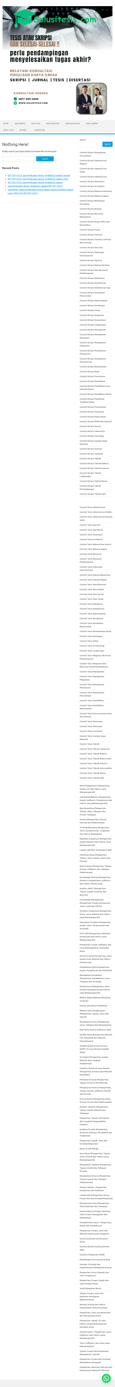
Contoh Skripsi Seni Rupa (92, 436)
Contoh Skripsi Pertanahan (93, 407)
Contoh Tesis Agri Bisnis (91, 530)
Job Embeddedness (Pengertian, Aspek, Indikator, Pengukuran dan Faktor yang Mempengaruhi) (96, 800)
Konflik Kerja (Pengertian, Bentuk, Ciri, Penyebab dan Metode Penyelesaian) (96, 1038)
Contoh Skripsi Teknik (90, 458)
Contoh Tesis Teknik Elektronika (95, 759)
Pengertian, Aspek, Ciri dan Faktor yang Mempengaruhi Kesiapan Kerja (93, 1323)
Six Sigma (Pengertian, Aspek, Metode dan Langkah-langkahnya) (94, 1060)
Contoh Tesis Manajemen (92, 672)
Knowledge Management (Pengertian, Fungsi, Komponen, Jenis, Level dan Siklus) (95, 903)
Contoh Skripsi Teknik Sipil (93, 494)
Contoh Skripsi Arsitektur (92, 186)
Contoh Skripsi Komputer (92, 315)
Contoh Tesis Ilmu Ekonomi (93, 584)
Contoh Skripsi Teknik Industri (94, 468)
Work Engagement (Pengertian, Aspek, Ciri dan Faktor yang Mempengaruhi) (95, 789)
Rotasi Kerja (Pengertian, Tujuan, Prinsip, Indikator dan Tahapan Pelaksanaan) (96, 869)
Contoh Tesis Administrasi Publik (96, 512)
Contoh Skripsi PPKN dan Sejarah (96, 421)
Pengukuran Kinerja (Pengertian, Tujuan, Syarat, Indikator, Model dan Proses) (95, 1090)
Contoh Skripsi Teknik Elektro (94, 463)
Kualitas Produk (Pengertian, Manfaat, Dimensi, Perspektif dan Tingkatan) (96, 1132)
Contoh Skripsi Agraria (91, 260)
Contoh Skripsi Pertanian (92, 412)
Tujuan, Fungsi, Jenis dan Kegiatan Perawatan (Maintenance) (92, 1296)
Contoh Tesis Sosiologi (91, 731)
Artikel (23, 130)
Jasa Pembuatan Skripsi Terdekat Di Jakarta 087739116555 (35, 186)
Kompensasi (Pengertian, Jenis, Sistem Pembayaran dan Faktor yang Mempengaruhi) (95, 989)
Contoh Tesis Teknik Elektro (93, 754)
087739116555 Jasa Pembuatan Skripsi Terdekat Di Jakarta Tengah (39, 175)
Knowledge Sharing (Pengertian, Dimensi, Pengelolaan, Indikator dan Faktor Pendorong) (95, 880)
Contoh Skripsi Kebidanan (92, 278)
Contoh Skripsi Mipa (89, 371)
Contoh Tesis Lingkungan (92, 651)
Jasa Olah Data (72, 123)
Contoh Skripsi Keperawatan (93, 300)
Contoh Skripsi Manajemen (93, 330)
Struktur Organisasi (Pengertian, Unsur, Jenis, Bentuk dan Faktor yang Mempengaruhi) (96, 914)
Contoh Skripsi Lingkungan (93, 325)
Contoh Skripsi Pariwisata (92, 376)
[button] (106, 1378)
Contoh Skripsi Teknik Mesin (93, 481)
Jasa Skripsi (19, 123)
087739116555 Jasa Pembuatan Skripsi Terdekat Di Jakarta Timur (38, 179)
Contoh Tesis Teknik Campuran (95, 749)
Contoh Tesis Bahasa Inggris (94, 549)
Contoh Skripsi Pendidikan (92, 381)
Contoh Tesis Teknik (89, 744)
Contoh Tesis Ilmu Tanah (91, 599)
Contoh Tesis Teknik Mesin (93, 773)
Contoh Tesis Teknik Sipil (92, 778)
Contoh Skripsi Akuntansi (92, 181)
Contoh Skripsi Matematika (93, 367)
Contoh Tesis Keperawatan (93, 614)
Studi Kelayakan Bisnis (91, 1288)
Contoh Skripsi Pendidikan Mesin (96, 394)
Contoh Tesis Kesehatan (91, 618)
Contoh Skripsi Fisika (90, 230)
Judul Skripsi (92, 123)
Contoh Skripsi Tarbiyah (91, 454)
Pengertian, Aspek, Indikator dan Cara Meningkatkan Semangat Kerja (95, 948)
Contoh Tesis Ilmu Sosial (91, 594)
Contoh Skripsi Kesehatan (92, 305)
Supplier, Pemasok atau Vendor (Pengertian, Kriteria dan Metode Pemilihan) (96, 1071)
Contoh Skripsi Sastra (90, 426)
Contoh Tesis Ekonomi (91, 554)
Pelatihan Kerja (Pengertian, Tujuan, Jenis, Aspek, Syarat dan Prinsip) (95, 858)
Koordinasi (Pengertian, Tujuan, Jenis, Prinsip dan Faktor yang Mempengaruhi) (95, 1156)
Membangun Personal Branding (95, 1259)
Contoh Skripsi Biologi (91, 209)
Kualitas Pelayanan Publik (92, 1255)
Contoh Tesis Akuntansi (91, 535)
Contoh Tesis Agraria (90, 525)
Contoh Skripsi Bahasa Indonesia (96, 191)
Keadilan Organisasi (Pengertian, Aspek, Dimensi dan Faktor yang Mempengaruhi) (96, 842)
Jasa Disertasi (52, 123)
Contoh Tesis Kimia (89, 641)
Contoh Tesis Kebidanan (91, 604)
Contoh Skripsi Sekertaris (92, 431)
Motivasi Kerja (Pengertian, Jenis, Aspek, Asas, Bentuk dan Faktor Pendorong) (96, 959)
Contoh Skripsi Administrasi (93, 177)
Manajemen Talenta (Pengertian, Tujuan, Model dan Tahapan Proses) (95, 1168)
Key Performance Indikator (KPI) (95, 1030)
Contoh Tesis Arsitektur (91, 539)
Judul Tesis (8, 130)
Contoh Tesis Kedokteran (92, 609)
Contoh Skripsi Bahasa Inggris (94, 196)
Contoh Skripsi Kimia (90, 310)
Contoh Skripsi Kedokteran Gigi (95, 288)
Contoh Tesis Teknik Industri (94, 763)
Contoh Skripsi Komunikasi (93, 320)
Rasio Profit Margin (89, 1149)
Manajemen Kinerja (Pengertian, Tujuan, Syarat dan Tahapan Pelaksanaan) (95, 1179)
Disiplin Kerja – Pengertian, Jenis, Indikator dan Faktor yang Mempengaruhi (96, 1335)
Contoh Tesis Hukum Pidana (93, 580)
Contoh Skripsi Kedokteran (93, 283)
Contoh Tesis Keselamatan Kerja (95, 631)
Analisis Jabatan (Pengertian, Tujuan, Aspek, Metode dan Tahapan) (94, 1110)
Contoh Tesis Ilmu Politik (92, 589)
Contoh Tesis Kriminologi (92, 646)
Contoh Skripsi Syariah (91, 449)
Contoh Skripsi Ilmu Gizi (91, 247)
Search (83, 140)
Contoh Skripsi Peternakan (93, 417)
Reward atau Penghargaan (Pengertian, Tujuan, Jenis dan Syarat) (94, 1014)
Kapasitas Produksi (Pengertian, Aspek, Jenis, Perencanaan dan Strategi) (95, 925)
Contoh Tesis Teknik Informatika (96, 768)
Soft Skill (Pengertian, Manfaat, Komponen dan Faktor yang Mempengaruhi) (95, 936)
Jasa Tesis (35, 123)
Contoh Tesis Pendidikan (92, 700)
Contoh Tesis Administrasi (92, 507)
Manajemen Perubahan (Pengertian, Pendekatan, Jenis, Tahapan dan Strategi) (95, 978)
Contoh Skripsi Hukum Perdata (94, 265)
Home (5, 123)
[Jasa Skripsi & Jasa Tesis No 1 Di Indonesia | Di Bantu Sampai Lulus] (57, 115)
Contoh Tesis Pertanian (91, 721)
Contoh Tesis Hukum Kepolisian (95, 575)
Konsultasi (39, 130)
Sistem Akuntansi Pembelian (93, 1006)
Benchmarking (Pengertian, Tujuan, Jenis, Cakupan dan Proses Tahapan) (93, 811)
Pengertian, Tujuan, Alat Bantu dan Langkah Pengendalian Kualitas (94, 1121)
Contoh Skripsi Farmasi (91, 235)
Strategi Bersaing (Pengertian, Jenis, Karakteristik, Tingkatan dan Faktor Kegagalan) (95, 830)
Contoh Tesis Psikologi (91, 726)
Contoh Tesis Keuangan (91, 636)
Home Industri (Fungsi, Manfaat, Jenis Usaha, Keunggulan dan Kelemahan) (95, 1214)
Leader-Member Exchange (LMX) (96, 850)
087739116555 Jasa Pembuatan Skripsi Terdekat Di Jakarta (35, 182)
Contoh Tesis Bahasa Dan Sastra (95, 544)
